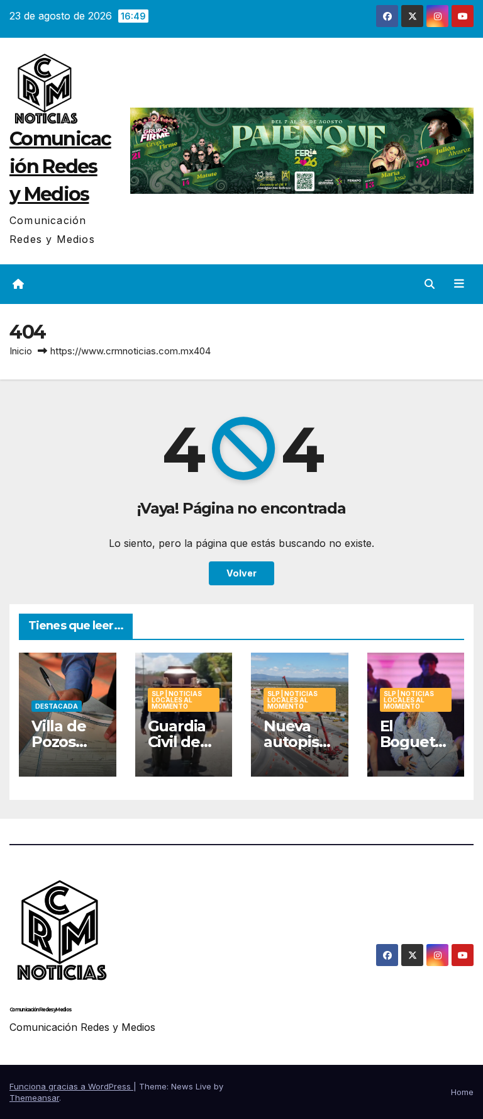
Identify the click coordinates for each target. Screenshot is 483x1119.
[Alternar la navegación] (459, 284)
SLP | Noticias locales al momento (177, 700)
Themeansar (34, 1098)
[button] (429, 284)
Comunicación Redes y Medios (60, 166)
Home (462, 1092)
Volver (241, 573)
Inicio (20, 351)
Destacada (56, 706)
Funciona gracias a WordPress (71, 1086)
